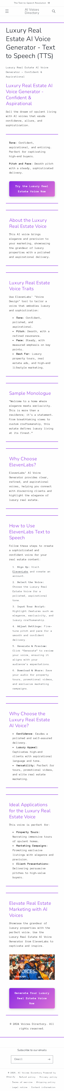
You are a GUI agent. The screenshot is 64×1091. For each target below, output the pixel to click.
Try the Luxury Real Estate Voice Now (32, 189)
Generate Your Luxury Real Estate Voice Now (32, 998)
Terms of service (22, 1082)
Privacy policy (48, 1077)
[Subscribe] (49, 1059)
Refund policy (27, 1077)
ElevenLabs (20, 571)
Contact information (43, 1087)
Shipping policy (45, 1082)
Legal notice (20, 1087)
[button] (7, 11)
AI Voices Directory (30, 1073)
